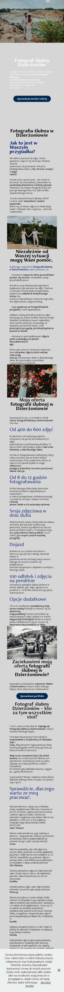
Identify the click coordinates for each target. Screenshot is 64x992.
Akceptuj (45, 982)
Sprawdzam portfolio (32, 696)
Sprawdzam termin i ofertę (32, 98)
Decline (30, 986)
